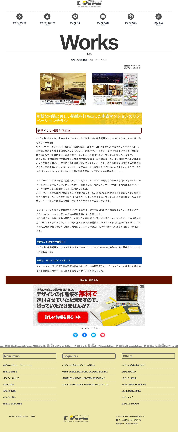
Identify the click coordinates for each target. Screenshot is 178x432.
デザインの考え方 (19, 24)
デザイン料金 (75, 24)
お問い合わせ (159, 24)
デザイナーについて (47, 24)
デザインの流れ (131, 24)
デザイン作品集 (103, 24)
